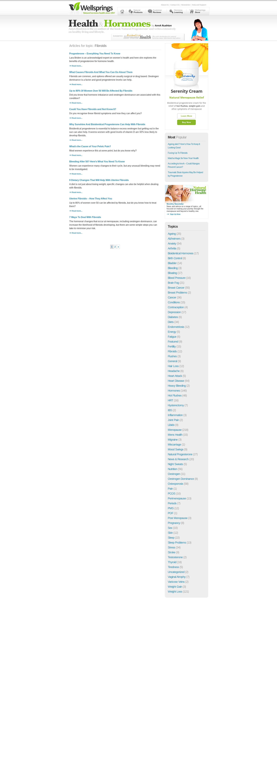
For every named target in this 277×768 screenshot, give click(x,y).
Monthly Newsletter (175, 204)
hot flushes (174, 395)
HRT (170, 400)
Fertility (172, 346)
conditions (174, 302)
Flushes (172, 356)
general (172, 361)
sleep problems (177, 542)
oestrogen (174, 473)
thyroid (172, 562)
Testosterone (175, 557)
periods (172, 503)
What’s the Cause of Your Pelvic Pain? (90, 146)
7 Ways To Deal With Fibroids (85, 217)
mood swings (175, 449)
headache (174, 371)
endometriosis (176, 326)
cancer (172, 297)
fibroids (172, 351)
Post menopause (177, 518)
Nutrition (172, 469)
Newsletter (185, 5)
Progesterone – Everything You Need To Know (94, 53)
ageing (172, 233)
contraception (176, 307)
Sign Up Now (175, 214)
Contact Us (175, 5)
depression (174, 312)
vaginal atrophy (177, 576)
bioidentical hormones (180, 253)
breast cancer (176, 287)
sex (170, 527)
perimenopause (177, 498)
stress (171, 547)
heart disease (176, 380)
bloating (172, 273)
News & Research (178, 459)
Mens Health (175, 434)
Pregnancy (174, 522)
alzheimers (174, 238)
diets (171, 322)
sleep (171, 537)
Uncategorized (176, 572)
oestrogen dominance (181, 478)
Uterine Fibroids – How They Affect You (90, 198)
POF (170, 513)
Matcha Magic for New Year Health (183, 158)
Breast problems (177, 292)
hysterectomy (176, 405)
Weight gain (175, 586)
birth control (175, 258)
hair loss (173, 366)
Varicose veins (176, 581)
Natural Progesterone (180, 454)
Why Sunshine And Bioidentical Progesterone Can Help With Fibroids (107, 124)
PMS (171, 508)
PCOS (171, 493)
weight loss (175, 591)
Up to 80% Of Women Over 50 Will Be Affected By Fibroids (100, 91)
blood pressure (176, 277)
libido (171, 424)
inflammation (175, 415)
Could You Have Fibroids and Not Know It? (92, 109)
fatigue (172, 336)
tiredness (173, 567)
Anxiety (172, 243)
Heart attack (175, 375)
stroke (171, 552)
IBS (170, 410)
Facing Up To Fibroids (177, 153)
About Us (165, 5)
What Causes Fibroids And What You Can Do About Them (100, 72)
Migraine (173, 439)
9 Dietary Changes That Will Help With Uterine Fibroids (99, 180)
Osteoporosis (175, 483)
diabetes (173, 317)
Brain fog (173, 282)
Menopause (174, 429)
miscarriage (174, 444)
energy (172, 331)
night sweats (175, 464)
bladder (172, 263)
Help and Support (199, 5)
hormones (174, 390)
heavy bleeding (177, 385)
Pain (170, 488)
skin (170, 532)
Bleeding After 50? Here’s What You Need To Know (97, 161)
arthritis (172, 248)
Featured (173, 341)
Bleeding (173, 268)
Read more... (77, 66)
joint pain (173, 420)
